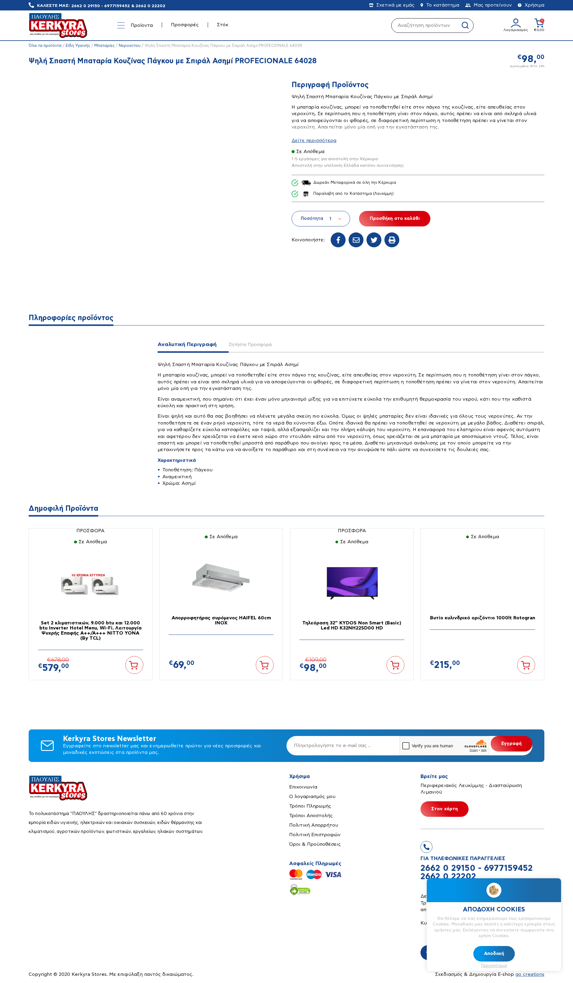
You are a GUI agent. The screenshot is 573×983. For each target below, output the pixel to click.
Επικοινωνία (303, 787)
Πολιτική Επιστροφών (315, 834)
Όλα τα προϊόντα (45, 46)
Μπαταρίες (104, 46)
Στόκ (222, 24)
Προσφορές (185, 24)
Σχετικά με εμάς (395, 5)
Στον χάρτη (444, 809)
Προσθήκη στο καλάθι (395, 218)
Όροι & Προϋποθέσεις (315, 844)
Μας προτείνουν (493, 5)
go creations (529, 974)
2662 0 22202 (150, 6)
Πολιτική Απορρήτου (313, 825)
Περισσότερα (494, 966)
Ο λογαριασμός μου (312, 796)
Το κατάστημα (442, 5)
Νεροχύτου (130, 46)
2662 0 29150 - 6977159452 (100, 6)
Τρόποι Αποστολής (311, 815)
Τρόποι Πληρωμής (310, 806)
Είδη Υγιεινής (78, 46)
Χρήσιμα (534, 5)
